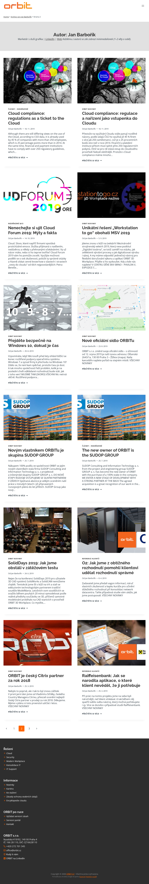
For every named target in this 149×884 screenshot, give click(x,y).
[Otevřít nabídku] (143, 5)
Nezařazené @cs (15, 223)
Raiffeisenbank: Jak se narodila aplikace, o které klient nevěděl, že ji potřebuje (111, 680)
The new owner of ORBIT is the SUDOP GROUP (108, 453)
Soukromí (82, 877)
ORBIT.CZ (70, 874)
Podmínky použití (91, 877)
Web (59, 39)
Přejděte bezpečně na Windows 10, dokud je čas (33, 343)
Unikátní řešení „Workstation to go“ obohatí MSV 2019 (110, 230)
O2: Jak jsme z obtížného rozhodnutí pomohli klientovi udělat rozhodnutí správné (110, 568)
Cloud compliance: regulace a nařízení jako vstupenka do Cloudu (110, 118)
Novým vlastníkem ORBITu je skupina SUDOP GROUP (36, 453)
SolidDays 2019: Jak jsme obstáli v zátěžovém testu (33, 565)
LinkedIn (50, 39)
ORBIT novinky (89, 109)
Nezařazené (22, 109)
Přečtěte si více (18, 157)
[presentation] (37, 80)
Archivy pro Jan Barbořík (21, 16)
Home (6, 16)
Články (11, 109)
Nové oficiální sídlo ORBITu (108, 340)
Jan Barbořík (16, 128)
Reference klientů (90, 558)
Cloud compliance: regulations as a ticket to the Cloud (36, 118)
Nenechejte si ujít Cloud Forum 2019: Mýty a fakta (32, 230)
